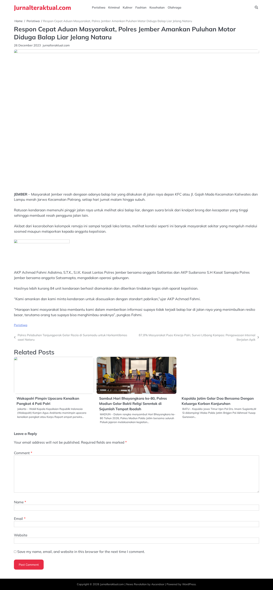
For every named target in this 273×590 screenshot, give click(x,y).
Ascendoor (157, 584)
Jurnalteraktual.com (42, 7)
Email (20, 518)
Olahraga (174, 7)
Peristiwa (98, 7)
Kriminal (114, 7)
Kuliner (127, 7)
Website (20, 535)
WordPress (189, 584)
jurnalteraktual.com (56, 45)
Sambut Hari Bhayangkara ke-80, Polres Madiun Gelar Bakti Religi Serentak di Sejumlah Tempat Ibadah (133, 403)
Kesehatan (157, 7)
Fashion (141, 7)
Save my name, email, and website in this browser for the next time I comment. (81, 551)
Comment (23, 453)
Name (20, 502)
